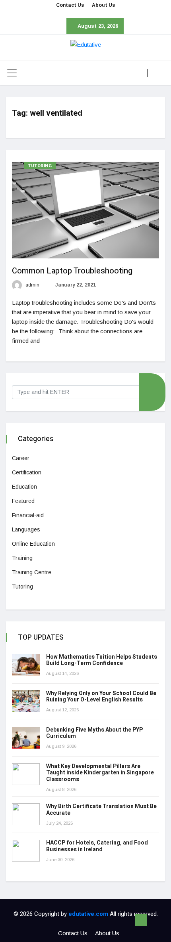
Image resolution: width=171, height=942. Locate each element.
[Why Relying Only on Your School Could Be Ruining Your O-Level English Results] (26, 701)
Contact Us (70, 5)
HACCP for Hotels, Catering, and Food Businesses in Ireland (97, 846)
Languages (26, 529)
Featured (23, 501)
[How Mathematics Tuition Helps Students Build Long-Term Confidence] (26, 665)
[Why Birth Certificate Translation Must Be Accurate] (26, 814)
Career (20, 458)
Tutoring (40, 165)
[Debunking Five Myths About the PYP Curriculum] (26, 738)
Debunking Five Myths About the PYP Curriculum (94, 733)
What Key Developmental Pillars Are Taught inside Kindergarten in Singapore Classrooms (100, 773)
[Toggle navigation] (12, 73)
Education (24, 486)
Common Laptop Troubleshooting (72, 271)
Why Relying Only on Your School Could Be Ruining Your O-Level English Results (101, 696)
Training (22, 558)
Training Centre (31, 572)
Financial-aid (28, 515)
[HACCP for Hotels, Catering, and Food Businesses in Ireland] (26, 851)
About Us (103, 5)
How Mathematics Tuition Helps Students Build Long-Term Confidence (101, 660)
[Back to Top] (141, 920)
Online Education (33, 544)
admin (31, 285)
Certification (26, 472)
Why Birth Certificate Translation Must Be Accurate (101, 809)
